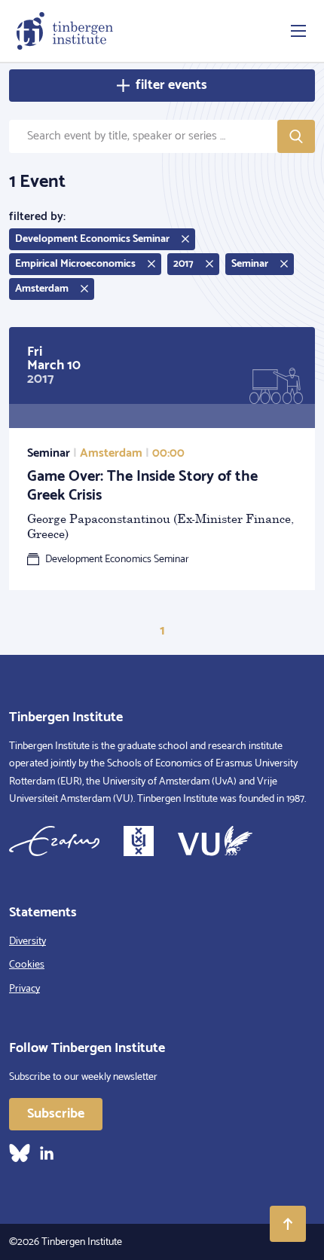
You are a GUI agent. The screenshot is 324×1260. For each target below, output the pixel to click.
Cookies (26, 965)
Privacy (24, 989)
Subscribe (55, 1113)
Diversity (27, 941)
